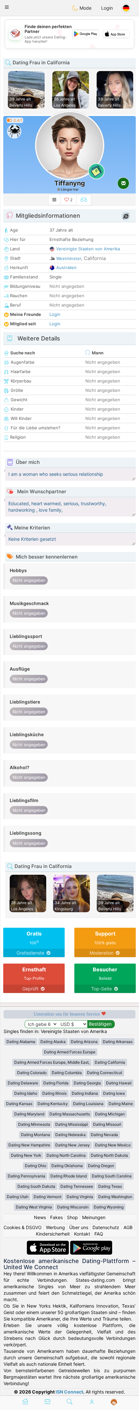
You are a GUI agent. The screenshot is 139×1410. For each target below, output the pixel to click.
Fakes (56, 1217)
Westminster (68, 258)
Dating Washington (115, 1196)
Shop (72, 1217)
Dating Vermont (47, 1196)
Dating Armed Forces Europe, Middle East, (52, 1062)
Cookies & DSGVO (23, 1227)
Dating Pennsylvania (26, 1176)
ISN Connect (69, 1391)
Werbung (55, 1227)
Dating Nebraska (70, 1134)
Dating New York (26, 1155)
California (95, 258)
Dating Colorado (32, 1072)
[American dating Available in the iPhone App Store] (48, 1244)
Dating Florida (56, 1083)
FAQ (98, 1234)
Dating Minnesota (34, 1124)
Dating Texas (110, 1186)
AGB (128, 1227)
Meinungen (93, 1217)
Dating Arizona (84, 1041)
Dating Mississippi (71, 1124)
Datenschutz (105, 1227)
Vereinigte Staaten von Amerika (88, 248)
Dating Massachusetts (69, 1114)
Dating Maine (121, 1103)
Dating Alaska (53, 1041)
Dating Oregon (101, 1165)
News (40, 1217)
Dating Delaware (23, 1083)
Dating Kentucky (52, 1103)
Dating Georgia (87, 1083)
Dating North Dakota (109, 1155)
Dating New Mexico (113, 1145)
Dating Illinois (54, 1093)
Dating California (110, 1062)
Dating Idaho (25, 1093)
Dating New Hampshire (29, 1145)
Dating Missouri (107, 1124)
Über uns (78, 1227)
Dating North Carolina (66, 1155)
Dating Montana (35, 1134)
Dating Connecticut (104, 1072)
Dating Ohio (35, 1165)
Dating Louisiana (88, 1103)
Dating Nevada (104, 1134)
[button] (7, 7)
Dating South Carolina (112, 1176)
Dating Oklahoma (67, 1165)
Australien (66, 267)
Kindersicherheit (53, 1234)
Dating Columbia (67, 1072)
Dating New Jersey (72, 1145)
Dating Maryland (29, 1114)
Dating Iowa (114, 1093)
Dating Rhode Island (68, 1176)
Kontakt (82, 1234)
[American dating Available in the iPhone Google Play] (91, 1244)
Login (107, 8)
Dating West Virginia (34, 1207)
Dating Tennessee (76, 1186)
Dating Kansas (19, 1103)
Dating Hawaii (119, 1083)
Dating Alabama (20, 1041)
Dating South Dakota (36, 1186)
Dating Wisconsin (73, 1207)
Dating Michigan (110, 1114)
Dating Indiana (85, 1093)
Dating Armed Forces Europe (69, 1052)
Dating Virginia (80, 1196)
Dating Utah (17, 1196)
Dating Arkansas (118, 1041)
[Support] (114, 1402)
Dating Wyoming (108, 1207)
